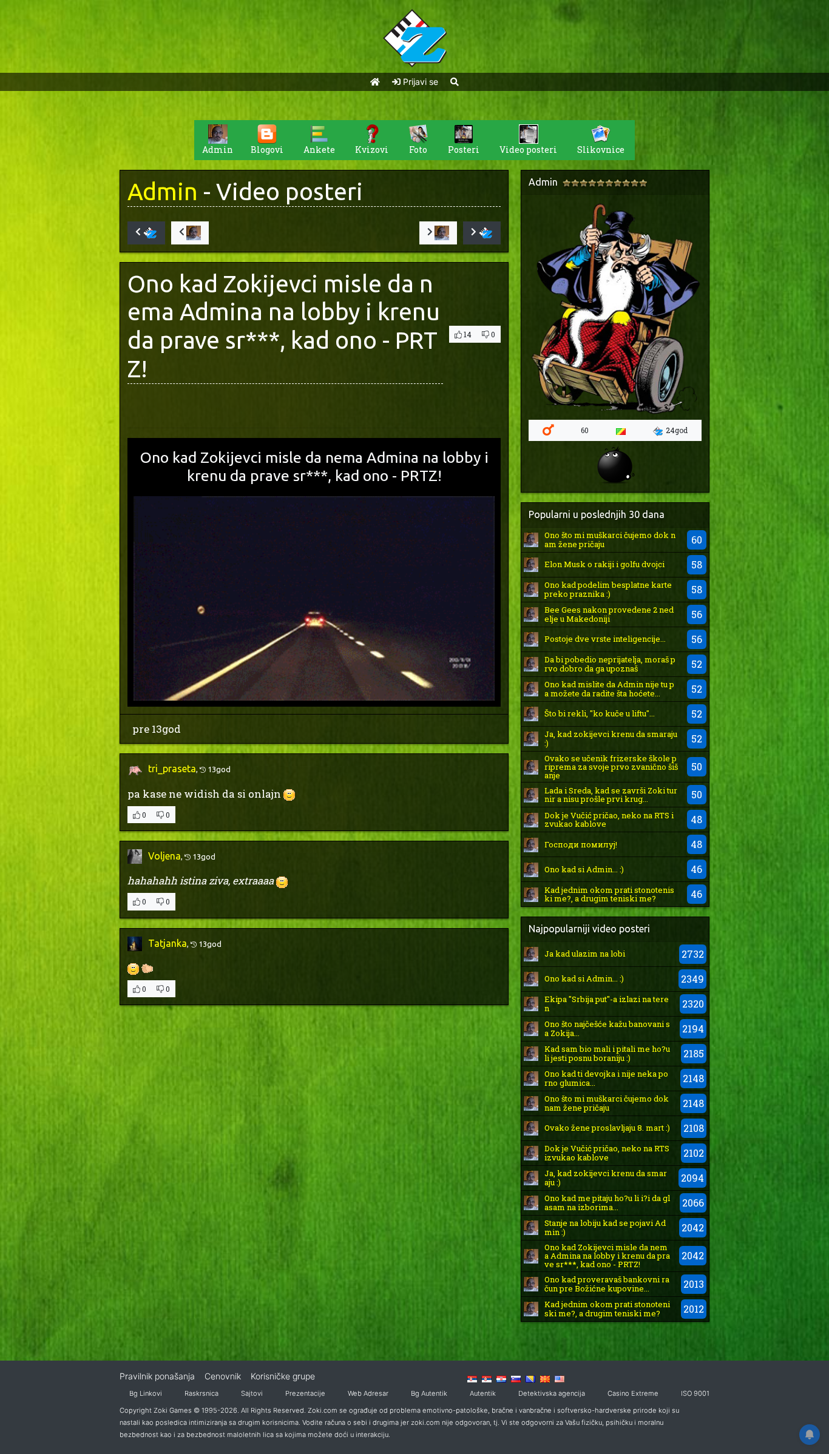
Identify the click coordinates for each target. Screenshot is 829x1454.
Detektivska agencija (551, 1393)
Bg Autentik (429, 1393)
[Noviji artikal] (146, 232)
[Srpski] (487, 1378)
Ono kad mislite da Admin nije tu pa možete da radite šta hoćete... (609, 688)
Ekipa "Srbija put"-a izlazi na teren (606, 1003)
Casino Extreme (632, 1393)
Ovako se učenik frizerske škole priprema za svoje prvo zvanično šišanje (611, 767)
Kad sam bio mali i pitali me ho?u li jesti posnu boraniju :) (607, 1053)
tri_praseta (172, 768)
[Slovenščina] (516, 1378)
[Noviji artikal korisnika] (190, 232)
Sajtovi (252, 1393)
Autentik (483, 1393)
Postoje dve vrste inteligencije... (605, 638)
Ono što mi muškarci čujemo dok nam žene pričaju (609, 539)
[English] (559, 1378)
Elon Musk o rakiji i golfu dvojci (604, 564)
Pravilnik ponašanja (157, 1376)
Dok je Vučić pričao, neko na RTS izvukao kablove (609, 819)
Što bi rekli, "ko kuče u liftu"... (599, 713)
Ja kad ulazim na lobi (584, 953)
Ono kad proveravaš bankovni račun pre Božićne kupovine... (606, 1283)
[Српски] (472, 1378)
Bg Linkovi (145, 1393)
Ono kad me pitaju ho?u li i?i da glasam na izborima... (607, 1202)
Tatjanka (167, 943)
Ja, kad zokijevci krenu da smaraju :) (610, 738)
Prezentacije (305, 1393)
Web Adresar (368, 1393)
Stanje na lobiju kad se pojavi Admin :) (605, 1227)
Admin (162, 191)
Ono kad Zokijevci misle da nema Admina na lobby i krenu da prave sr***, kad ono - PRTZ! (607, 1256)
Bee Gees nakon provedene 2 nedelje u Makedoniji (609, 614)
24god (677, 430)
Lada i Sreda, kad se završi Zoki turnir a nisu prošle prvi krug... (610, 794)
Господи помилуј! (580, 844)
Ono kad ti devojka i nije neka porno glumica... (606, 1078)
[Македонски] (545, 1378)
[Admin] (531, 539)
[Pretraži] (454, 81)
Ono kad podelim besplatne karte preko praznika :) (608, 589)
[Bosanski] (530, 1378)
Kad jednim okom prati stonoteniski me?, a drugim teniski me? (609, 894)
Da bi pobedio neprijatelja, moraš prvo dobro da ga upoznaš (609, 663)
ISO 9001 (695, 1393)
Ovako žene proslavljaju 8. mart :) (607, 1127)
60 (585, 430)
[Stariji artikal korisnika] (438, 232)
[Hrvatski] (501, 1378)
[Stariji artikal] (482, 232)
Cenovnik (223, 1376)
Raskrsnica (201, 1393)
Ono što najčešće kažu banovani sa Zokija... (607, 1028)
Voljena (164, 855)
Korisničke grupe (283, 1376)
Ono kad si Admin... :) (584, 869)
